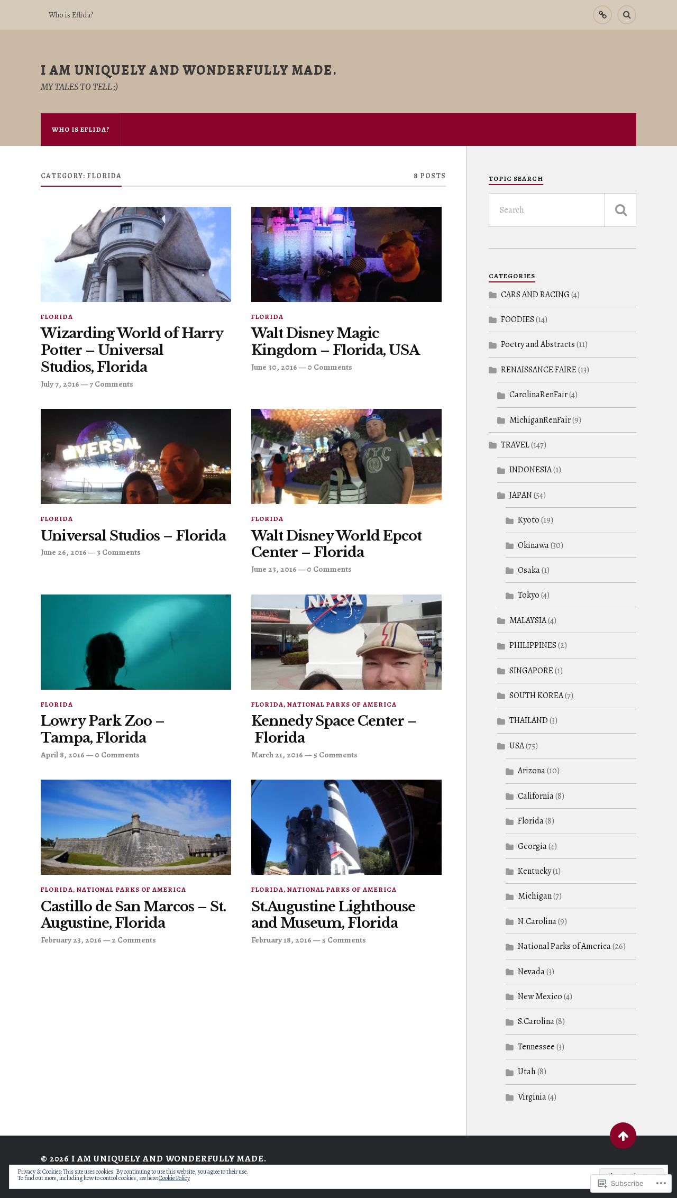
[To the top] (623, 1135)
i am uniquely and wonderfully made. (189, 69)
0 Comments (329, 366)
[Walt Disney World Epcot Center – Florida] (346, 456)
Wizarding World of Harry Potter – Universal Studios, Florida (132, 350)
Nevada (531, 971)
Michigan (535, 896)
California (536, 796)
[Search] (626, 14)
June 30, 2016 (274, 366)
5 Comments (335, 754)
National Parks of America (342, 704)
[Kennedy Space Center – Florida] (346, 642)
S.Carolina (536, 1021)
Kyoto (528, 520)
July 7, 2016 (60, 383)
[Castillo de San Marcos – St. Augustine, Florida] (136, 827)
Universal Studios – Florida (133, 536)
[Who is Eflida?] (602, 14)
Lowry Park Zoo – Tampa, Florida (102, 729)
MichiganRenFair (540, 420)
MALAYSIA (527, 620)
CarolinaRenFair (538, 394)
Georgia (532, 846)
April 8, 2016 (63, 754)
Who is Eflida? (71, 15)
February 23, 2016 (71, 939)
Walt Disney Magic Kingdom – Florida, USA (335, 342)
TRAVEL (515, 445)
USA (516, 746)
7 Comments (111, 383)
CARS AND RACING (535, 294)
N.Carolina (537, 921)
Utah (527, 1071)
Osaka (529, 570)
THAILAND (528, 720)
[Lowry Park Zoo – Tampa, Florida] (136, 642)
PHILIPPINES (532, 645)
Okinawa (533, 545)
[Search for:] (562, 210)
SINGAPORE (531, 670)
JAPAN (520, 495)
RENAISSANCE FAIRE (539, 370)
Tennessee (536, 1047)
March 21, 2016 (277, 754)
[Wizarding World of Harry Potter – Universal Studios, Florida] (136, 254)
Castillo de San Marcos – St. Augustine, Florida (133, 915)
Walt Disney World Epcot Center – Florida (336, 544)
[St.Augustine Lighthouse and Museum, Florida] (346, 827)
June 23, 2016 (274, 568)
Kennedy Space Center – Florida (334, 729)
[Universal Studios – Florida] (136, 456)
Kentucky (534, 871)
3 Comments (119, 551)
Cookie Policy (174, 1178)
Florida (57, 316)
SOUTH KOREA (536, 695)
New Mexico (540, 996)
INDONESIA (530, 469)
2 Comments (134, 939)
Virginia (532, 1097)
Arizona (531, 770)
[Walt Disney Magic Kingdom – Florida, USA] (346, 254)
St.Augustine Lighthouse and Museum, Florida (333, 915)
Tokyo (528, 595)
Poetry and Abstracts (538, 344)
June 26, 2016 (64, 551)
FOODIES (517, 319)
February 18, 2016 (281, 939)
